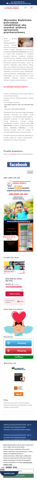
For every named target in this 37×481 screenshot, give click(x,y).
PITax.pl (11, 407)
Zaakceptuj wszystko (18, 476)
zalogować (13, 154)
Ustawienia (18, 471)
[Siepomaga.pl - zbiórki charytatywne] (18, 358)
